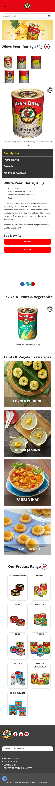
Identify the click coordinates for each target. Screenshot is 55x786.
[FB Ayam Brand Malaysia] (15, 734)
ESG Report (10, 765)
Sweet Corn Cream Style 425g (27, 345)
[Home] (7, 734)
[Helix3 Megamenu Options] (5, 6)
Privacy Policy (11, 758)
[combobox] (27, 15)
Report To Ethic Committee (18, 768)
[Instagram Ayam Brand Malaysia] (21, 734)
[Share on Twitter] (27, 284)
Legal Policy (10, 762)
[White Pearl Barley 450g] (8, 62)
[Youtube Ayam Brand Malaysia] (26, 734)
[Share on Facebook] (22, 284)
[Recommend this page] (32, 284)
